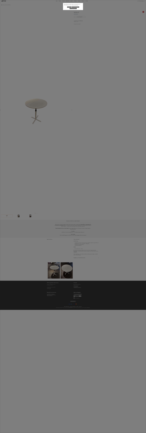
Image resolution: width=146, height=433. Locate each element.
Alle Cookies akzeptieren (73, 8)
